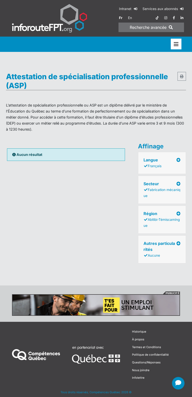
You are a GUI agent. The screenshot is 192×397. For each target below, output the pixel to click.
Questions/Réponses (146, 362)
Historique (139, 331)
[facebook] (173, 18)
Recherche (148, 27)
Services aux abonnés (160, 9)
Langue (153, 162)
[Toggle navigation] (176, 44)
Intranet (125, 9)
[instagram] (166, 18)
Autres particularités (159, 249)
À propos (138, 339)
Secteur (162, 189)
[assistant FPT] (178, 383)
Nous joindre (141, 370)
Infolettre (138, 377)
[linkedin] (182, 18)
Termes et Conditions (146, 347)
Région (162, 219)
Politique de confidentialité (150, 354)
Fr (120, 18)
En (130, 18)
